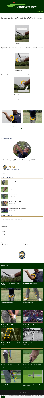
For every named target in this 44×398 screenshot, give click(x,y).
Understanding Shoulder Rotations (12, 125)
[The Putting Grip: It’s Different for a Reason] (4, 196)
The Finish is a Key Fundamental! (29, 342)
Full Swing (4, 229)
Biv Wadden (5, 19)
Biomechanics (4, 226)
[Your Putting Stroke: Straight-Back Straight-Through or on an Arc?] (33, 376)
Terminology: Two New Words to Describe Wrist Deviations (10, 284)
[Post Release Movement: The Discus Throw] (4, 210)
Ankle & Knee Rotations (28, 302)
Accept (3, 396)
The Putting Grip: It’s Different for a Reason (18, 194)
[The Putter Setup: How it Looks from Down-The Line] (4, 182)
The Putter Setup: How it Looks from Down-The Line (19, 181)
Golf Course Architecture (6, 231)
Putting (3, 234)
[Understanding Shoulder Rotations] (11, 116)
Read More (8, 396)
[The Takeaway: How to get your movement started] (11, 334)
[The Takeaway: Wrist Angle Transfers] (4, 203)
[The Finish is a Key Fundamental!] (33, 334)
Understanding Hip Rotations (32, 125)
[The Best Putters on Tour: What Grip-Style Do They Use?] (4, 189)
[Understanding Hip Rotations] (32, 116)
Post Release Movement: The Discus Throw (17, 208)
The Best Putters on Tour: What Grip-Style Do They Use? (20, 188)
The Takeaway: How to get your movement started (11, 342)
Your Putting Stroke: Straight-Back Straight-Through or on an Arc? (32, 384)
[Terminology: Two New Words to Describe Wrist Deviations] (11, 275)
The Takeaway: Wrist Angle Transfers (16, 201)
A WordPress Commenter (5, 219)
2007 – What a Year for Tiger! (17, 219)
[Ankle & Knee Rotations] (33, 294)
